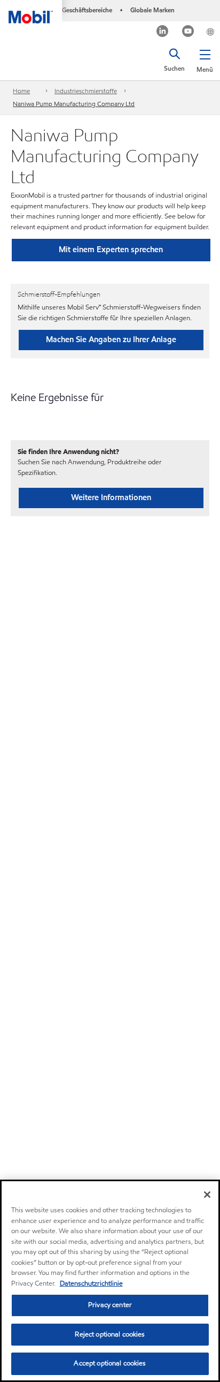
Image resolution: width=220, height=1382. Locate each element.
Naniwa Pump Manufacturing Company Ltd (74, 103)
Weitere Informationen (111, 497)
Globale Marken (152, 9)
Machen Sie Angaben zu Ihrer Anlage (111, 339)
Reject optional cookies (110, 1334)
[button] (205, 59)
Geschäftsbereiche (87, 9)
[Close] (207, 1194)
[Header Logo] (31, 12)
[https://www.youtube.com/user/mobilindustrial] (188, 32)
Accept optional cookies (110, 1363)
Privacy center (110, 1305)
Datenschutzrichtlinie (91, 1283)
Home (21, 90)
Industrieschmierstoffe (85, 90)
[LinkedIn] (162, 32)
